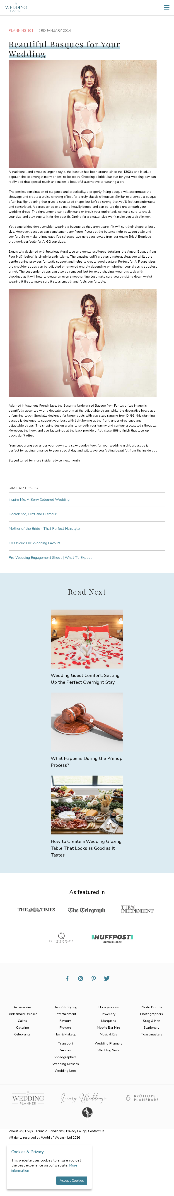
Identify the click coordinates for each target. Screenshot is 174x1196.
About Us (16, 1131)
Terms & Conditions (49, 1131)
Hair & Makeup (65, 1034)
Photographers (151, 1014)
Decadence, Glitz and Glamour (32, 514)
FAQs (29, 1131)
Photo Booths (151, 1007)
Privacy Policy (76, 1131)
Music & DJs (108, 1034)
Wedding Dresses (65, 1064)
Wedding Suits (108, 1050)
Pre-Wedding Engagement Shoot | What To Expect (50, 557)
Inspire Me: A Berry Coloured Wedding (39, 499)
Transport (65, 1043)
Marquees (108, 1020)
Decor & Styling (65, 1007)
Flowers (66, 1027)
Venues (65, 1050)
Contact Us (96, 1131)
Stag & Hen (151, 1020)
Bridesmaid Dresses (22, 1014)
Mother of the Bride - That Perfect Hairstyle (44, 528)
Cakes (22, 1020)
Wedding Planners (108, 1043)
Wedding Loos (66, 1070)
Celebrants (22, 1034)
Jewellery (109, 1014)
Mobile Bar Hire (108, 1027)
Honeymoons (109, 1007)
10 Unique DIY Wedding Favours (34, 543)
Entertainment (65, 1014)
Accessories (22, 1007)
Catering (22, 1027)
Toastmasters (151, 1034)
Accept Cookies (72, 1180)
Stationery (152, 1027)
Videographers (65, 1057)
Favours (66, 1020)
